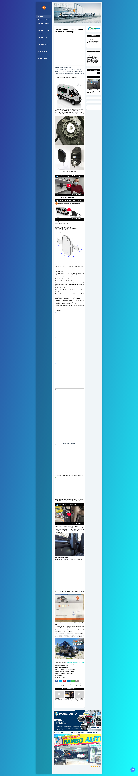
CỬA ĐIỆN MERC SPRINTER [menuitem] (43, 48)
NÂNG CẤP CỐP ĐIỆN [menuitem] (44, 51)
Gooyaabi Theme (83, 772)
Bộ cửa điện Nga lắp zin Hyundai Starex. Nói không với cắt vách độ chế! (69, 700)
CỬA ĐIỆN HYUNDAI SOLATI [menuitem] (44, 30)
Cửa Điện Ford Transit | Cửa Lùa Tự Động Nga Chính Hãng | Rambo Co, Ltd (93, 91)
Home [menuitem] (41, 16)
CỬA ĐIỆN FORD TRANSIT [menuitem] (43, 23)
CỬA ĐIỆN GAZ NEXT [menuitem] (42, 41)
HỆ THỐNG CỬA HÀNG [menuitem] (45, 62)
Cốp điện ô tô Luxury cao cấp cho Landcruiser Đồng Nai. (59, 699)
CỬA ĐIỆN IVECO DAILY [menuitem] (43, 37)
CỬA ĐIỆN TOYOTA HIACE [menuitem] (43, 44)
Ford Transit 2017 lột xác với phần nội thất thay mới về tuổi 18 (79, 699)
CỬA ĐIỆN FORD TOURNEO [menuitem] (43, 26)
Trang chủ (56, 27)
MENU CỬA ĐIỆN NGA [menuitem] (44, 19)
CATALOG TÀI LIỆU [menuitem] (44, 58)
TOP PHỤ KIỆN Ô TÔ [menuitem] (44, 55)
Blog (73, 772)
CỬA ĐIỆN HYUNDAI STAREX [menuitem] (44, 34)
